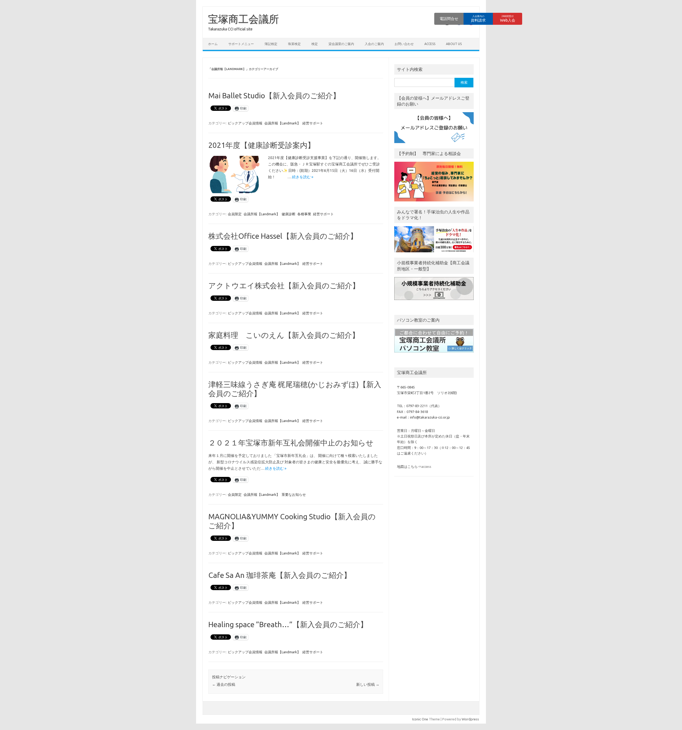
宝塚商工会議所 (243, 19)
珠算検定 (294, 44)
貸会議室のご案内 (341, 44)
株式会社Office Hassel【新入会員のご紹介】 (283, 236)
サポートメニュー (241, 44)
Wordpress (470, 719)
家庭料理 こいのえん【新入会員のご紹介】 (283, 335)
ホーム (213, 44)
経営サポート (312, 123)
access (429, 44)
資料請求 (478, 18)
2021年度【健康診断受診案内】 (261, 145)
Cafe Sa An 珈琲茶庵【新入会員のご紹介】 (279, 575)
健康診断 (288, 214)
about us (454, 44)
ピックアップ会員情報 (245, 123)
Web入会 (507, 18)
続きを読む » (302, 177)
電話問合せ (449, 19)
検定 (314, 44)
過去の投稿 (223, 684)
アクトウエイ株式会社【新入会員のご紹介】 (284, 285)
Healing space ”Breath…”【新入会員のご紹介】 (288, 624)
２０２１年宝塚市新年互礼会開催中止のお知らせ (291, 443)
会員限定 (235, 214)
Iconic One (420, 719)
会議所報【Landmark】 (282, 123)
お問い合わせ (404, 44)
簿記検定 (271, 44)
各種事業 (304, 214)
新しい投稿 (367, 684)
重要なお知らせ (294, 494)
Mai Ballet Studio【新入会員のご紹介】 (274, 95)
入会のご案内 (374, 44)
